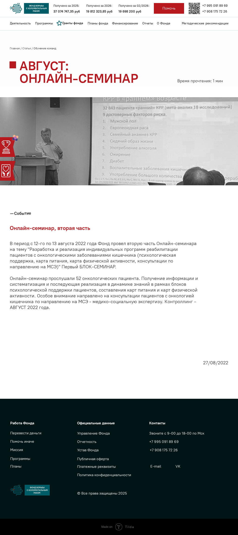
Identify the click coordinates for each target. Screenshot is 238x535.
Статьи (27, 48)
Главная (15, 48)
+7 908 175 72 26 (214, 11)
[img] (194, 8)
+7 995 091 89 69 (215, 6)
